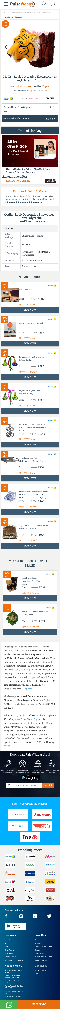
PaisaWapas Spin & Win (13, 996)
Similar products (30, 277)
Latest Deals (39, 953)
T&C (6, 112)
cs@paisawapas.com (42, 974)
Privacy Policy (9, 953)
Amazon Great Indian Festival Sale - (12, 976)
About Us (8, 940)
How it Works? (10, 950)
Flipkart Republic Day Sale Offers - (14, 987)
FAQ (6, 946)
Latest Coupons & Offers (43, 946)
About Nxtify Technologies (14, 960)
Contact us (41, 965)
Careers (37, 950)
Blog (6, 943)
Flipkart (47, 86)
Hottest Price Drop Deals (43, 957)
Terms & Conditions (11, 957)
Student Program (41, 960)
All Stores (38, 943)
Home (37, 940)
